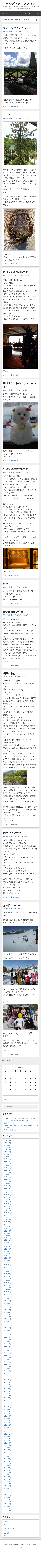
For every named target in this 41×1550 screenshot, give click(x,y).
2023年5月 (7, 1204)
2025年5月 (7, 1159)
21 (25, 1086)
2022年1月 (7, 1238)
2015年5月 (7, 1418)
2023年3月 (7, 1208)
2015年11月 (8, 1404)
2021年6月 (7, 1253)
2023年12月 (8, 1190)
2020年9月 (7, 1274)
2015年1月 (7, 1427)
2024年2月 (7, 1186)
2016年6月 (7, 1389)
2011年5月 (7, 1506)
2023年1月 (7, 1211)
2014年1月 (7, 1452)
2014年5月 (7, 1445)
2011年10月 (8, 1495)
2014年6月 (7, 1443)
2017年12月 (8, 1348)
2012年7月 (7, 1474)
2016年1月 (7, 1400)
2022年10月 (8, 1217)
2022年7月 (7, 1224)
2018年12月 (8, 1321)
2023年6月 (7, 1202)
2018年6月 (7, 1335)
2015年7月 (7, 1414)
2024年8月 (7, 1172)
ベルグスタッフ (19, 31)
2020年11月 (8, 1269)
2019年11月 (8, 1296)
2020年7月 (7, 1278)
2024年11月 (8, 1168)
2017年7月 (7, 1359)
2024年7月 (7, 1174)
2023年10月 (8, 1195)
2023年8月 (7, 1199)
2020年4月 (7, 1285)
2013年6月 (7, 1465)
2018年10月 (8, 1326)
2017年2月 (7, 1371)
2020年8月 (7, 1276)
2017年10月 (8, 1353)
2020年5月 (7, 1283)
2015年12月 (8, 1402)
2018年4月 (7, 1339)
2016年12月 (8, 1375)
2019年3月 (7, 1314)
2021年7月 (7, 1251)
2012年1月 (7, 1488)
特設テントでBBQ (10, 1130)
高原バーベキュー (10, 1123)
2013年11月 (8, 1454)
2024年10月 (8, 1170)
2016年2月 (7, 1398)
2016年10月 (8, 1380)
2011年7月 (7, 1502)
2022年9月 (7, 1220)
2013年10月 (8, 1456)
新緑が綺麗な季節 (13, 611)
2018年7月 (7, 1332)
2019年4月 (7, 1312)
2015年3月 (7, 1423)
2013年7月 (7, 1463)
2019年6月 (7, 1308)
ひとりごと (7, 1524)
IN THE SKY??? (12, 833)
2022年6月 (7, 1226)
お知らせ (7, 1522)
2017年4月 (7, 1366)
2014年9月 (7, 1436)
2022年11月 (8, 1215)
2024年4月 (7, 1181)
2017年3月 (7, 1368)
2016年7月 (7, 1387)
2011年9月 (7, 1497)
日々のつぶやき (15, 106)
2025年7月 (7, 1156)
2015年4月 (7, 1420)
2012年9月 (7, 1470)
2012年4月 (7, 1481)
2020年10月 (8, 1271)
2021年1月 (7, 1265)
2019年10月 (8, 1298)
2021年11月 (8, 1242)
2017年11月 (8, 1350)
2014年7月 (7, 1441)
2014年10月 (8, 1434)
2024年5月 (7, 1179)
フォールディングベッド (17, 28)
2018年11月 (8, 1323)
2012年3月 (7, 1484)
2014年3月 (7, 1447)
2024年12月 (8, 1165)
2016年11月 (8, 1378)
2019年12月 (8, 1294)
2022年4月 (7, 1231)
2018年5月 (7, 1337)
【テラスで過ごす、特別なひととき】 (16, 1121)
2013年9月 (7, 1459)
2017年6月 (7, 1362)
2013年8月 (7, 1461)
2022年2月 (7, 1235)
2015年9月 (7, 1409)
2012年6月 (7, 1477)
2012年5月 (7, 1479)
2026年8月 (7, 1141)
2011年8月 (7, 1499)
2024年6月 (7, 1177)
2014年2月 (7, 1450)
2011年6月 (7, 1504)
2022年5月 (7, 1229)
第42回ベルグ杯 (12, 905)
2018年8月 (7, 1330)
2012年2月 (7, 1486)
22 (30, 1086)
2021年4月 (7, 1258)
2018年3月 (7, 1341)
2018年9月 (7, 1328)
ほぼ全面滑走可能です (15, 272)
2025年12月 (8, 1154)
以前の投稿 (6, 1060)
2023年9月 (7, 1197)
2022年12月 (8, 1213)
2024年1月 (7, 1188)
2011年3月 (7, 1511)
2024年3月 (7, 1183)
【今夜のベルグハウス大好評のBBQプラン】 (20, 1118)
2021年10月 (8, 1244)
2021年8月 (7, 1249)
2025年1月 (7, 1163)
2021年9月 (7, 1247)
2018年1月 (7, 1346)
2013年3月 (7, 1468)
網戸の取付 (9, 673)
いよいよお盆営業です (15, 469)
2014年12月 (8, 1429)
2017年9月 (7, 1355)
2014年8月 (7, 1438)
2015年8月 (7, 1411)
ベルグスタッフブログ (20, 3)
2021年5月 (7, 1256)
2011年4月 (7, 1508)
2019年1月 (7, 1319)
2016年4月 (7, 1393)
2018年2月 (7, 1344)
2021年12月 (8, 1240)
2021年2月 (7, 1262)
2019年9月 (7, 1301)
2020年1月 (7, 1292)
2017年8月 (7, 1357)
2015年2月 (7, 1425)
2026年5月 (7, 1147)
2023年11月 (8, 1193)
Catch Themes (26, 1547)
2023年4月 (7, 1206)
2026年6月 (7, 1145)
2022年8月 (7, 1222)
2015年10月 (8, 1407)
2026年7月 (7, 1143)
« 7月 (4, 1100)
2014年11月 (8, 1432)
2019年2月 (7, 1317)
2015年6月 (7, 1416)
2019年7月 (7, 1305)
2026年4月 (7, 1150)
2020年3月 (7, 1287)
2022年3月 (7, 1233)
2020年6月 (7, 1280)
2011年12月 (8, 1490)
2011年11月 (8, 1493)
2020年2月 (7, 1289)
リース (7, 115)
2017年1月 (7, 1373)
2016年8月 (7, 1384)
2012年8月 (7, 1472)
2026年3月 (7, 1152)
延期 (5, 584)
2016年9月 (7, 1382)
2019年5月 (7, 1310)
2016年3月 (7, 1395)
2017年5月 (7, 1364)
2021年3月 (7, 1260)
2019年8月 (7, 1303)
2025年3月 (7, 1161)
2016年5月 (7, 1391)
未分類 (6, 1533)
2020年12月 (8, 1267)
